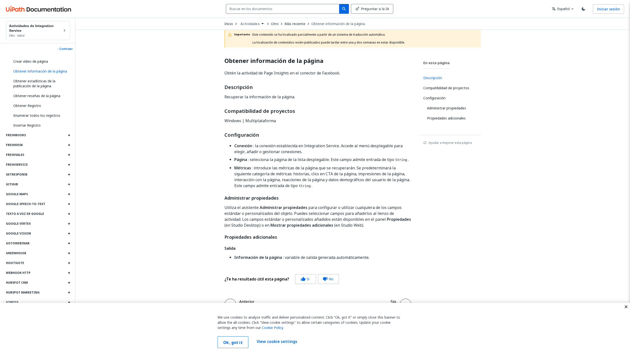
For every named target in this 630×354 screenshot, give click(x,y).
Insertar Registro (27, 125)
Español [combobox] (561, 8)
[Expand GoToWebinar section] (69, 243)
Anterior (246, 302)
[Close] (626, 306)
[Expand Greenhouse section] (69, 253)
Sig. (394, 302)
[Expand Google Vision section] (69, 233)
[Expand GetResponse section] (69, 174)
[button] (40, 71)
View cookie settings (277, 342)
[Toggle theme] (583, 8)
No (328, 278)
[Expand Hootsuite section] (69, 263)
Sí (305, 278)
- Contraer (65, 49)
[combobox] (283, 8)
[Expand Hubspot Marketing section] (69, 292)
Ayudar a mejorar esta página (450, 142)
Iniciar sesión (608, 9)
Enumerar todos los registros (36, 115)
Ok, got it (233, 342)
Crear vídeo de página (30, 61)
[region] (315, 328)
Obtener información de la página (338, 24)
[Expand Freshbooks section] (69, 135)
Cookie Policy (272, 327)
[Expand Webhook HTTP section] (69, 273)
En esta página (436, 62)
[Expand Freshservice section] (69, 164)
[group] (281, 279)
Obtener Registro (27, 105)
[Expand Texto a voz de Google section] (69, 214)
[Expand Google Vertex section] (69, 223)
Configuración (241, 135)
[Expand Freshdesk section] (69, 145)
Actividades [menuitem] (250, 24)
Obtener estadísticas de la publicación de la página (34, 83)
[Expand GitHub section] (69, 184)
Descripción (238, 87)
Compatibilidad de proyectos (259, 111)
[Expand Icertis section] (69, 302)
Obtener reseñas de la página (36, 95)
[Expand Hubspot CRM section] (69, 282)
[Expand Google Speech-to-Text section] (69, 204)
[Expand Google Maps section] (69, 194)
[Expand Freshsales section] (69, 155)
